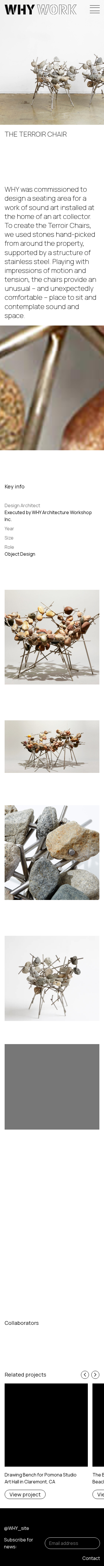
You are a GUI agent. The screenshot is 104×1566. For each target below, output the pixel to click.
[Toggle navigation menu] (95, 9)
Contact (91, 1558)
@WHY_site (16, 1528)
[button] (85, 1375)
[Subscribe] (92, 1543)
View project (25, 1494)
